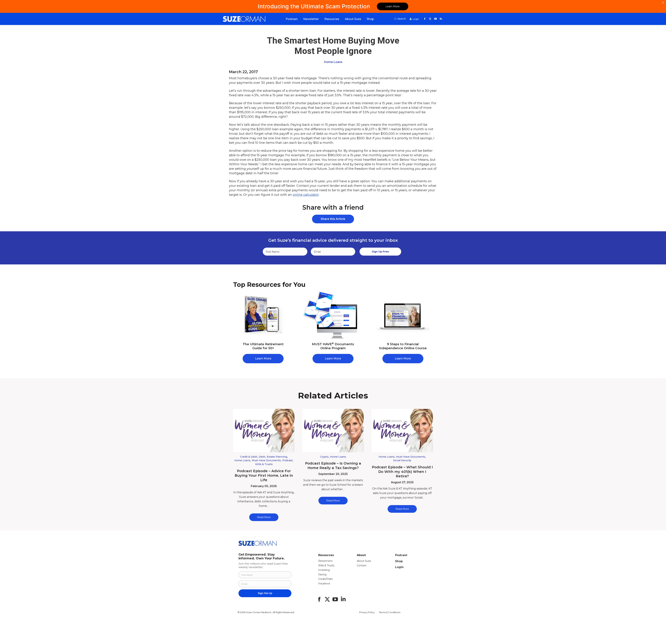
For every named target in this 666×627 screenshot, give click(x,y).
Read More (264, 517)
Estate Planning (277, 456)
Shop (399, 561)
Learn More (393, 6)
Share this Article (333, 219)
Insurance (324, 583)
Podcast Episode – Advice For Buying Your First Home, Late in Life (264, 475)
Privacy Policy (367, 612)
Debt (262, 456)
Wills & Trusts (264, 464)
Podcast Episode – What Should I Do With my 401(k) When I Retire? (402, 471)
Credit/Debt (325, 579)
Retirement (325, 560)
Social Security (402, 460)
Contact (361, 565)
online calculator (306, 195)
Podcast (287, 460)
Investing (324, 570)
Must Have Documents (266, 460)
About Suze (364, 560)
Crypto (324, 456)
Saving (322, 574)
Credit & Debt (248, 456)
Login (399, 567)
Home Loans (333, 62)
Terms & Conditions (389, 612)
